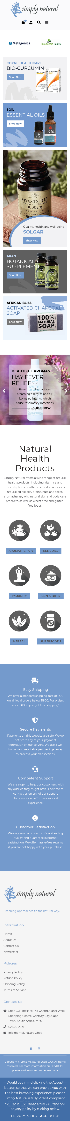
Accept (49, 1116)
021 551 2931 (16, 1027)
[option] (35, 390)
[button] (4, 390)
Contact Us (11, 946)
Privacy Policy (13, 972)
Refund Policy (13, 978)
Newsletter (11, 952)
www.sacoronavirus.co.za (42, 1070)
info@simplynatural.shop (25, 1033)
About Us (10, 940)
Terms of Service (15, 990)
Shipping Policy (14, 984)
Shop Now (15, 77)
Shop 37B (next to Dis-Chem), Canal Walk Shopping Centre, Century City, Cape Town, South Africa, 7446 (36, 1016)
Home (8, 934)
